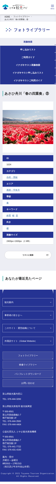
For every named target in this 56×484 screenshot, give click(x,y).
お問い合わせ (28, 383)
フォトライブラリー (21, 16)
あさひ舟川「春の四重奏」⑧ (16, 19)
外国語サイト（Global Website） (21, 341)
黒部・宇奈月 (13, 190)
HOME (7, 16)
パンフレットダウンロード (28, 374)
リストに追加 (27, 255)
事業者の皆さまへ (13, 315)
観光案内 (9, 302)
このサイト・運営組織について (20, 328)
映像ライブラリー (28, 365)
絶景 (8, 215)
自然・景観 (12, 177)
